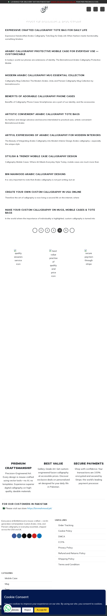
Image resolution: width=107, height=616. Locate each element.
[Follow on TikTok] (24, 535)
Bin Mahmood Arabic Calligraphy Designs (35, 174)
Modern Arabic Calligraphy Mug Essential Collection (44, 75)
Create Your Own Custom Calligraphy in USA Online (43, 192)
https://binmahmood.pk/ (39, 508)
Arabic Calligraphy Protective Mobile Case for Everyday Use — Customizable (52, 53)
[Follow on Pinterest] (34, 535)
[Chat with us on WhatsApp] (7, 608)
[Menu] (3, 9)
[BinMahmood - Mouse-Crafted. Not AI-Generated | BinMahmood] (44, 9)
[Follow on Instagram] (19, 535)
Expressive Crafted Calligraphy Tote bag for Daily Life (46, 30)
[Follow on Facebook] (14, 535)
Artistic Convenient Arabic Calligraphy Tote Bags (42, 114)
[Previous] (35, 230)
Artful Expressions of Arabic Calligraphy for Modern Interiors (53, 135)
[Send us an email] (29, 535)
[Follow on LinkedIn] (39, 535)
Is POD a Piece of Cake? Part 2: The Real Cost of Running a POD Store (53, 19)
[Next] (72, 230)
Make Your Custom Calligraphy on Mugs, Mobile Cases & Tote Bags (50, 211)
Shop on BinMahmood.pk (63, 2)
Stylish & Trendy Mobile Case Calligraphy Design (41, 156)
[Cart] (95, 9)
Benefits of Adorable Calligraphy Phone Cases (40, 96)
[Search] (102, 9)
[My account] (89, 9)
